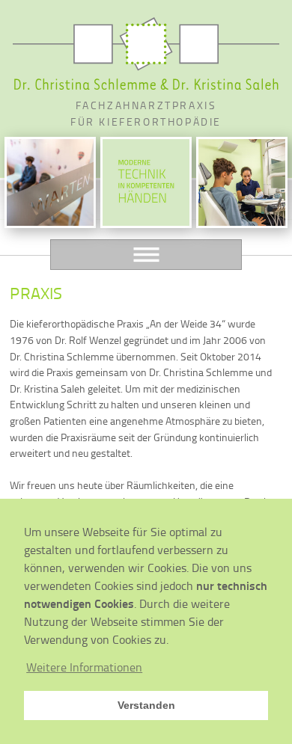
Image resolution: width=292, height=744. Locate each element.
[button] (84, 667)
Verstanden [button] (146, 705)
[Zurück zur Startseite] (146, 53)
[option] (50, 182)
